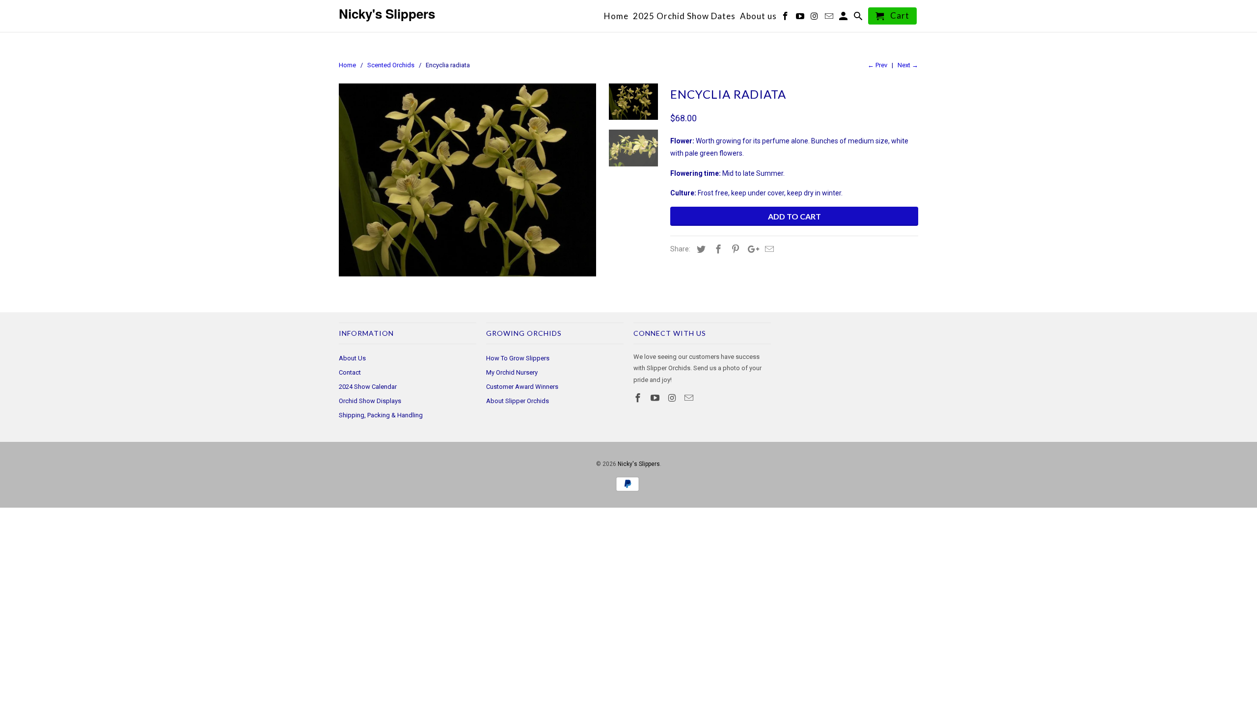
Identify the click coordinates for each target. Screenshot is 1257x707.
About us (758, 16)
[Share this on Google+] (751, 249)
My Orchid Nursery (512, 372)
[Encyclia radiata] (467, 179)
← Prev (877, 65)
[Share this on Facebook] (717, 249)
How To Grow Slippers (517, 358)
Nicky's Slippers (639, 464)
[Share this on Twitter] (700, 249)
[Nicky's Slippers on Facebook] (638, 398)
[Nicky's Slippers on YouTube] (656, 398)
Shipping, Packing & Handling (381, 415)
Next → (908, 65)
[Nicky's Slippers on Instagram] (673, 398)
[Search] (859, 18)
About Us (352, 358)
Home (616, 16)
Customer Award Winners (522, 386)
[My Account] (844, 18)
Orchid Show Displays (370, 401)
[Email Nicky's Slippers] (689, 398)
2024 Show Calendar (368, 386)
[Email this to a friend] (768, 249)
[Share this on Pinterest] (734, 249)
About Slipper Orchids (517, 401)
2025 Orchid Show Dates (684, 16)
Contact (350, 372)
